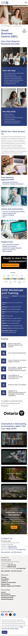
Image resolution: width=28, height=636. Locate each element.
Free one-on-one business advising (13, 211)
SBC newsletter (7, 251)
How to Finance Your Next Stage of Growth (17, 361)
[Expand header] (26, 2)
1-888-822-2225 (12, 548)
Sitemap (3, 577)
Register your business (10, 246)
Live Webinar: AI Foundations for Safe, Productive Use (15, 377)
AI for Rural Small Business (17, 353)
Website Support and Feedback (11, 586)
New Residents (5, 594)
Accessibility (5, 579)
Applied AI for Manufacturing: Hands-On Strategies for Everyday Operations (17, 393)
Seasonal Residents (7, 599)
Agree (4, 632)
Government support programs (12, 248)
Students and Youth (7, 597)
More (4, 217)
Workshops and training (10, 182)
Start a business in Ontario (11, 244)
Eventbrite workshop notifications (13, 184)
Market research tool (9, 249)
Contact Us (4, 580)
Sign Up (14, 527)
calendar (14, 296)
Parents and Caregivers (8, 595)
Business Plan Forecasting (17, 385)
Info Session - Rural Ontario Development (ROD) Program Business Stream (17, 369)
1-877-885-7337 (21, 549)
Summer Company (8, 215)
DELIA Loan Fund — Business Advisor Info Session (15, 345)
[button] (14, 277)
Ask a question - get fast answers (11, 552)
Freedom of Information (8, 582)
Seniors (3, 592)
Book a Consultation (11, 265)
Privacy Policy (5, 584)
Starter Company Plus (9, 213)
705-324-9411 (12, 546)
